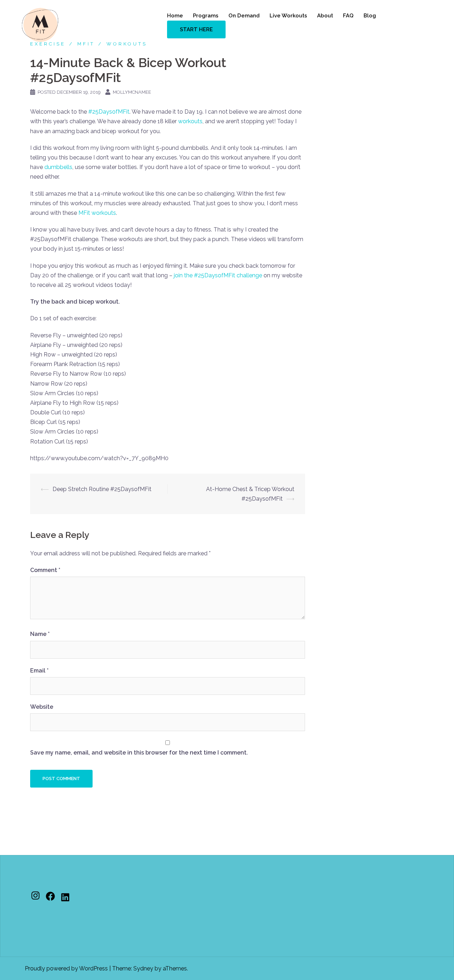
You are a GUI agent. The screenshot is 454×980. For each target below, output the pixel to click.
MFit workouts (97, 212)
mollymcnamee (132, 92)
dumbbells (58, 167)
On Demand (244, 15)
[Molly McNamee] (40, 24)
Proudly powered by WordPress (66, 968)
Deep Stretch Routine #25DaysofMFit (101, 489)
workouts (190, 121)
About (325, 15)
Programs (205, 15)
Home (175, 15)
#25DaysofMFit (108, 111)
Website (41, 706)
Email (39, 670)
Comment (45, 570)
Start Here (196, 29)
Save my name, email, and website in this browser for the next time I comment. (139, 752)
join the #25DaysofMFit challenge (218, 275)
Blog (370, 15)
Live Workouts (288, 15)
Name (40, 634)
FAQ (348, 15)
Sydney (143, 968)
